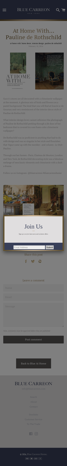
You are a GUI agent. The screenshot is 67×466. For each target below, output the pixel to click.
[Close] (64, 215)
